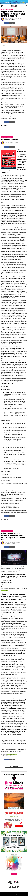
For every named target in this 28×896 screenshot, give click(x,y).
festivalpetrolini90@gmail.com (12, 507)
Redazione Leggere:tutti (10, 19)
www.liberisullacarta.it (12, 754)
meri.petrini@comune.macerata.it (8, 118)
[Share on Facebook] (6, 23)
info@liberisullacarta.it (9, 755)
